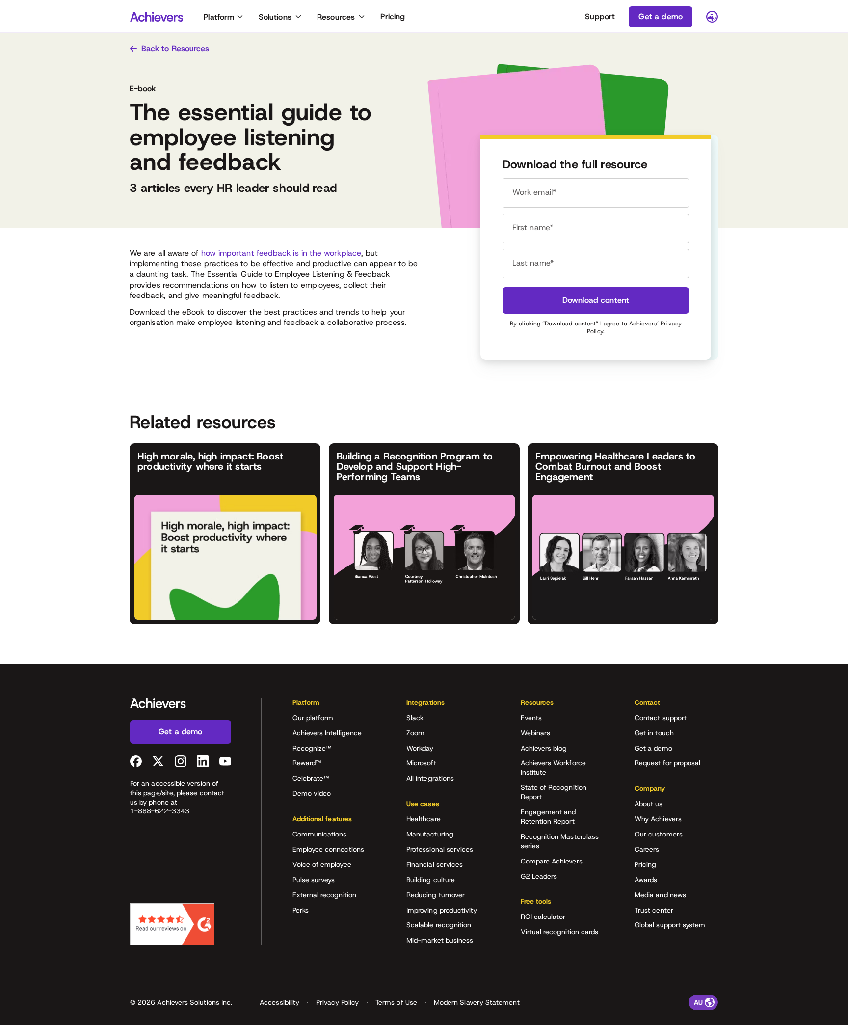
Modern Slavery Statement (477, 1002)
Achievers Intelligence (327, 732)
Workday (420, 748)
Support (600, 16)
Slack (415, 717)
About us (649, 803)
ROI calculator (543, 916)
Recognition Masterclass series (560, 841)
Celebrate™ (310, 778)
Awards (646, 879)
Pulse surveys (313, 879)
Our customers (659, 834)
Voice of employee (321, 864)
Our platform (313, 717)
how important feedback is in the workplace (281, 253)
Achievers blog (544, 748)
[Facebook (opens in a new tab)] (136, 761)
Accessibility (279, 1002)
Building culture (430, 879)
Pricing (392, 16)
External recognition (324, 894)
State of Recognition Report (553, 792)
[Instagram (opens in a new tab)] (180, 761)
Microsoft (421, 762)
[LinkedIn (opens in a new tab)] (203, 761)
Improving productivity (441, 910)
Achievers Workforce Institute (553, 767)
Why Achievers (658, 818)
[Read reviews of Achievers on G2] (172, 924)
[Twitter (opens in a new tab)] (158, 761)
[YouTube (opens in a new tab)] (225, 761)
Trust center (654, 910)
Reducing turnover (435, 894)
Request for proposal (667, 762)
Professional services (439, 849)
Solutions (275, 17)
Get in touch (654, 732)
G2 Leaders (539, 876)
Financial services (434, 864)
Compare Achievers (552, 861)
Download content (596, 300)
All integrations (430, 778)
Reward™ (306, 762)
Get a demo (653, 748)
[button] (334, 705)
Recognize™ (312, 748)
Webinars (536, 732)
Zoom (415, 732)
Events (531, 717)
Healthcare (423, 818)
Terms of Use (396, 1002)
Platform (219, 17)
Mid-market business (439, 940)
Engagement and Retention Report (548, 817)
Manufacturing (429, 834)
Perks (300, 910)
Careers (647, 849)
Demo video (311, 793)
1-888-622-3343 (159, 811)
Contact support (661, 717)
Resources (336, 17)
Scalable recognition (438, 924)
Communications (319, 834)
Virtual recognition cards (560, 931)
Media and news (660, 894)
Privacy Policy (337, 1002)
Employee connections (328, 849)
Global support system (670, 924)
